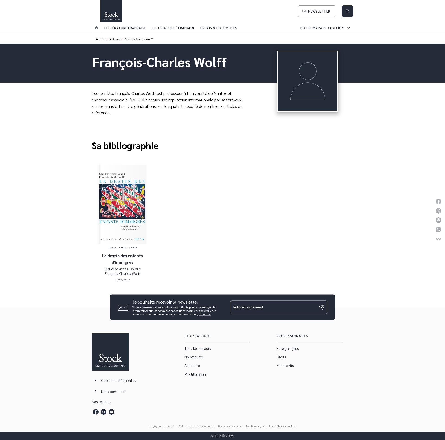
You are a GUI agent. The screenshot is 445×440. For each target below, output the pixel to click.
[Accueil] (111, 11)
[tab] (97, 27)
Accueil (100, 39)
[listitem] (96, 412)
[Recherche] (347, 11)
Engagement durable (162, 426)
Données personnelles (230, 426)
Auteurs (114, 39)
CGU (180, 426)
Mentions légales (255, 426)
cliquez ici (205, 314)
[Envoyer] (321, 307)
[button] (317, 11)
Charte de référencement (200, 426)
